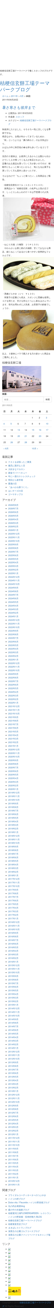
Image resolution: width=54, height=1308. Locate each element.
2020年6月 (13, 771)
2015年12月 (14, 965)
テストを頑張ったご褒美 (19, 461)
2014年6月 (13, 1029)
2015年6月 (13, 986)
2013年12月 (14, 1051)
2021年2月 (13, 742)
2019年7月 (13, 810)
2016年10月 (14, 929)
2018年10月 (14, 842)
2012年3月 (13, 1126)
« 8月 (6, 448)
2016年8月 (13, 936)
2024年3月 (13, 609)
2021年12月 (14, 706)
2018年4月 (13, 864)
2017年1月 (13, 918)
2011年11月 (14, 1141)
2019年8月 (13, 807)
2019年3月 (13, 824)
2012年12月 (14, 1094)
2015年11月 (14, 968)
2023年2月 (13, 655)
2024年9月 (13, 587)
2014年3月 (13, 1040)
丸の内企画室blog (16, 1206)
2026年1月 (13, 530)
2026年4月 (13, 519)
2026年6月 (13, 512)
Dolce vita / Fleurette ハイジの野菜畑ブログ (29, 1202)
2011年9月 (13, 1148)
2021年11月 (14, 709)
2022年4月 (13, 691)
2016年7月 (13, 940)
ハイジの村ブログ (16, 1198)
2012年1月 (13, 1134)
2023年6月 (13, 641)
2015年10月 (14, 972)
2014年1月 (13, 1047)
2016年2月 (13, 958)
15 (33, 429)
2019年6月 (13, 814)
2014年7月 (13, 1026)
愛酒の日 (12, 483)
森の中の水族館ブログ (18, 1209)
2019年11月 (14, 796)
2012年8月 (13, 1108)
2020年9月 (13, 760)
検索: (4, 393)
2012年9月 (13, 1105)
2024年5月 (13, 601)
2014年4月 (13, 1037)
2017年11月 (14, 882)
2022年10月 (14, 670)
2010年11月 (14, 1184)
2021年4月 (13, 735)
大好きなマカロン (16, 469)
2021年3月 (13, 738)
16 (40, 429)
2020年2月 (13, 785)
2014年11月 (14, 1011)
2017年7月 (13, 896)
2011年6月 (13, 1159)
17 (47, 429)
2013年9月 (13, 1062)
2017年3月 (13, 911)
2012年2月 (13, 1130)
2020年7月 (13, 767)
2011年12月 (14, 1137)
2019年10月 (14, 799)
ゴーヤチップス (15, 494)
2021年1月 (13, 745)
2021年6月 (13, 727)
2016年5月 (13, 947)
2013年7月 (13, 1069)
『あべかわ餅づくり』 (18, 487)
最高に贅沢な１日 (16, 465)
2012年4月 (13, 1123)
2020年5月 (13, 774)
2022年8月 (13, 677)
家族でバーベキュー (17, 472)
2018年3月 (13, 868)
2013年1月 (13, 1090)
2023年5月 (13, 645)
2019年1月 (13, 832)
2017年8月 (13, 893)
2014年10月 (14, 1015)
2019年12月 (14, 792)
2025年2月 (13, 569)
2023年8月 (13, 634)
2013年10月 (14, 1058)
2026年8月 (13, 504)
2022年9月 (13, 673)
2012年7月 (13, 1112)
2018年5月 (13, 860)
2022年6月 (13, 684)
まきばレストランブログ (19, 1227)
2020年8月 (13, 763)
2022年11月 (14, 666)
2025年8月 (13, 547)
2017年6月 (13, 900)
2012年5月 (13, 1119)
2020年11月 (14, 753)
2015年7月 (13, 983)
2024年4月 (13, 605)
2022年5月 (13, 688)
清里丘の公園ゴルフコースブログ (24, 1231)
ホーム (5, 95)
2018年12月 (14, 835)
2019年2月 (13, 828)
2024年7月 (13, 594)
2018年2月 (13, 871)
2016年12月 (14, 922)
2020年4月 (13, 778)
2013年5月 (13, 1076)
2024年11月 (14, 580)
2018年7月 (13, 853)
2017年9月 (13, 889)
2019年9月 (13, 803)
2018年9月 (13, 846)
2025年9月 (13, 544)
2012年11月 (14, 1098)
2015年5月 (13, 990)
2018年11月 (14, 839)
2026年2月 (13, 526)
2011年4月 (13, 1166)
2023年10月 (14, 627)
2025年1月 (13, 573)
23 (40, 436)
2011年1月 (13, 1177)
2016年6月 (13, 943)
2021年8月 (13, 720)
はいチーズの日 (15, 490)
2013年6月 (13, 1073)
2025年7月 (13, 551)
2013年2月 (13, 1087)
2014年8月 (13, 1022)
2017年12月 (14, 878)
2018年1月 (13, 875)
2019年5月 (13, 817)
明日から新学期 (15, 479)
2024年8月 (13, 591)
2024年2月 (13, 612)
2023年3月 (13, 652)
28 (26, 442)
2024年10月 (14, 583)
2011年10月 (14, 1144)
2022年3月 (13, 695)
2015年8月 (13, 979)
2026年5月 (13, 515)
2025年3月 (13, 565)
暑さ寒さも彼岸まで (18, 107)
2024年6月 (13, 598)
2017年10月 (14, 886)
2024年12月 (14, 576)
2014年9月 (13, 1019)
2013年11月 (14, 1055)
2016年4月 (13, 950)
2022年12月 (14, 663)
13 (19, 429)
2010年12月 (14, 1180)
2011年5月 (13, 1162)
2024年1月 (13, 616)
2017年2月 (13, 914)
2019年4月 (13, 821)
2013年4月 (13, 1080)
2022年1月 (13, 702)
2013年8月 (13, 1065)
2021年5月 (13, 731)
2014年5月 (13, 1033)
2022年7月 (13, 681)
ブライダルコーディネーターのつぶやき (27, 1195)
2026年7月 (13, 508)
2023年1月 (13, 659)
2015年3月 (13, 997)
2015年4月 (13, 993)
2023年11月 (14, 623)
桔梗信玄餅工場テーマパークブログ (25, 1220)
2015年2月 (13, 1001)
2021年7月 (13, 724)
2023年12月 (14, 619)
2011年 (14, 95)
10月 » (35, 448)
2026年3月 (13, 522)
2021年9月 (13, 717)
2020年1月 (13, 789)
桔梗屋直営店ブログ (17, 1223)
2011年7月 (13, 1155)
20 (19, 436)
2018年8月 (13, 850)
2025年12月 (14, 533)
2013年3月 (13, 1083)
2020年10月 (14, 756)
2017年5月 (13, 904)
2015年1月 (13, 1004)
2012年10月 (14, 1101)
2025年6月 (13, 555)
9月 (22, 95)
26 (11, 442)
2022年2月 (13, 699)
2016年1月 (13, 961)
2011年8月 (13, 1152)
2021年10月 (14, 713)
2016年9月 (13, 932)
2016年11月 (14, 925)
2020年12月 (14, 749)
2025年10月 (14, 540)
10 (47, 423)
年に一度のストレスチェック (22, 476)
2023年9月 (13, 630)
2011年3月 (13, 1170)
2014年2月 (13, 1044)
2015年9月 (13, 975)
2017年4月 (13, 907)
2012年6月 (13, 1116)
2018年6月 (13, 857)
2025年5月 (13, 558)
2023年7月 (13, 637)
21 (26, 436)
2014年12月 (14, 1008)
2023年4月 (13, 648)
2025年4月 (13, 562)
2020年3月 (13, 781)
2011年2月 (13, 1173)
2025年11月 (14, 537)
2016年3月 (13, 954)
